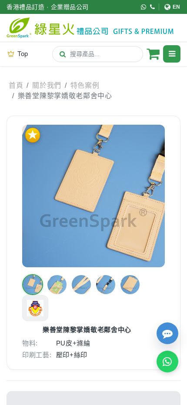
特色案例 (85, 85)
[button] (32, 284)
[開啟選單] (171, 54)
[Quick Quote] (167, 333)
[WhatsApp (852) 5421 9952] (144, 7)
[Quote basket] (153, 54)
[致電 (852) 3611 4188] (152, 7)
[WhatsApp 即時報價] (167, 361)
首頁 (16, 85)
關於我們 (46, 85)
